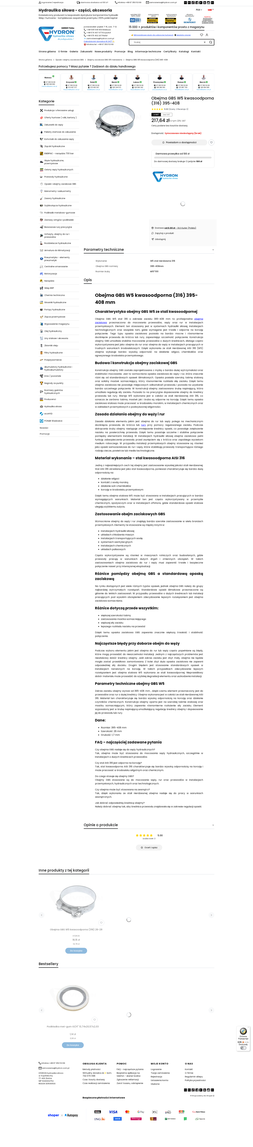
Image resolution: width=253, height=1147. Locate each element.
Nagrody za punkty (53, 383)
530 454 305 (204, 87)
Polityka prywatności (195, 1080)
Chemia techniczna (54, 295)
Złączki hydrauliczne (54, 146)
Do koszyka (76, 950)
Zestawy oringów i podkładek (59, 219)
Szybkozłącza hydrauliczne (58, 205)
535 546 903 (50, 84)
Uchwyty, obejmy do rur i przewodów (57, 235)
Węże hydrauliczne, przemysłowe (54, 162)
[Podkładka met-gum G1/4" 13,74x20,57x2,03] (72, 998)
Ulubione (155, 1084)
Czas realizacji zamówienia (96, 1083)
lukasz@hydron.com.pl (138, 89)
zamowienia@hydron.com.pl (100, 38)
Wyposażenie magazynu (56, 323)
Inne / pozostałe (52, 376)
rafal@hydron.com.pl (93, 89)
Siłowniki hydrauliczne (55, 302)
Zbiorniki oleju (51, 345)
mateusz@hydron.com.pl (49, 86)
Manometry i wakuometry (57, 191)
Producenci (50, 399)
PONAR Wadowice (53, 420)
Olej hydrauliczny (53, 331)
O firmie (189, 1073)
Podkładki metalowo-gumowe (59, 212)
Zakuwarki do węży (53, 124)
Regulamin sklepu (194, 1076)
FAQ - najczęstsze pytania (130, 1069)
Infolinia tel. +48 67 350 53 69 (100, 44)
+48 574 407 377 (94, 32)
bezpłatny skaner (183, 35)
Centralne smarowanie (56, 266)
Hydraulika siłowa (53, 406)
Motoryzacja (50, 273)
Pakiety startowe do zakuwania (60, 131)
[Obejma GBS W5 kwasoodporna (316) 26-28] (76, 902)
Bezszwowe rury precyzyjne (58, 227)
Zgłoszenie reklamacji (128, 1079)
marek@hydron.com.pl (115, 89)
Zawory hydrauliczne (54, 198)
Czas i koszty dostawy (94, 1079)
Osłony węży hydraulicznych (58, 169)
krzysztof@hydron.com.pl (71, 89)
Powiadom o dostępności (181, 142)
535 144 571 (116, 87)
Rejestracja (156, 1076)
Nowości (44, 427)
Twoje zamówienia (160, 1073)
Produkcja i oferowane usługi (59, 110)
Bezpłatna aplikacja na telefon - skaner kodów (128, 1074)
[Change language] (210, 9)
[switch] (243, 1048)
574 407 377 (72, 87)
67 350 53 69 (50, 82)
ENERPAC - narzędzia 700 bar (59, 153)
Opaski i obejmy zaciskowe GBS (69, 59)
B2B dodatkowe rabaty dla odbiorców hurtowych (153, 35)
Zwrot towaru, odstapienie (130, 1083)
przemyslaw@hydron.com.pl (159, 89)
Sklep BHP (49, 288)
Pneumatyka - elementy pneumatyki (57, 259)
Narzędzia (49, 280)
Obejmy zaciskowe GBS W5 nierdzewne (104, 59)
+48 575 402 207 (94, 35)
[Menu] (248, 1028)
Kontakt (189, 1069)
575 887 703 (182, 87)
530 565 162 (138, 87)
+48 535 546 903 (94, 29)
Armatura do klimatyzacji (57, 250)
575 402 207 (94, 87)
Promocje (45, 433)
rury (143, 425)
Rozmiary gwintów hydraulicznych (53, 392)
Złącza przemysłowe (54, 316)
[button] (210, 42)
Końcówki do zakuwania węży (59, 139)
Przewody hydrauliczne (56, 176)
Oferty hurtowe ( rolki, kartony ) (60, 117)
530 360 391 (160, 87)
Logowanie (156, 1069)
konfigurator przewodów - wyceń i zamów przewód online (207, 20)
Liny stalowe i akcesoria (56, 338)
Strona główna (45, 59)
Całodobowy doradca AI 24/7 (98, 41)
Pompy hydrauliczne (54, 309)
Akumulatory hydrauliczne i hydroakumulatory (58, 368)
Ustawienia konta (159, 1080)
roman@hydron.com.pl (182, 89)
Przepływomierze (53, 359)
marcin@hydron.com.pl (204, 89)
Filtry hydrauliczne (53, 352)
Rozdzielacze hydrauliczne (57, 243)
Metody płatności (91, 1069)
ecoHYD (48, 413)
